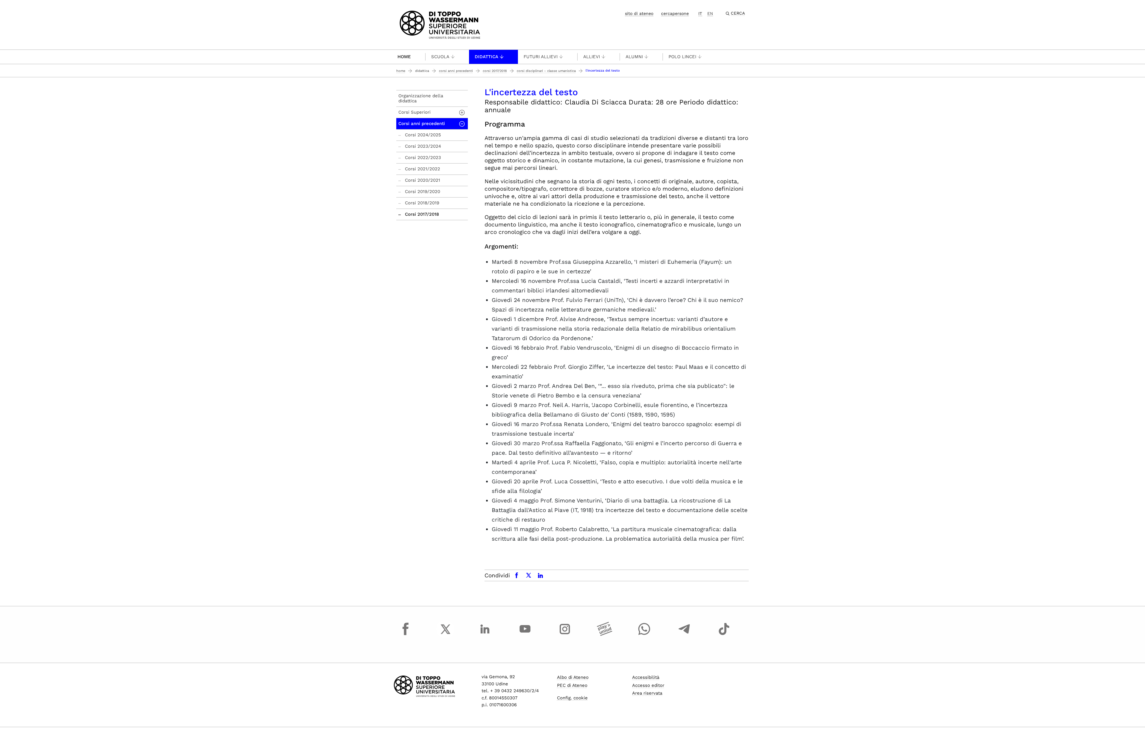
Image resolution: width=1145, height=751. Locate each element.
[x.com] (445, 634)
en (710, 13)
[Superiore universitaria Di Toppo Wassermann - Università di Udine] (440, 24)
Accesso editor (648, 685)
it (700, 13)
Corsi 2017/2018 (495, 71)
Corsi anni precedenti (456, 71)
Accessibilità (645, 677)
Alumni (634, 56)
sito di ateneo (639, 13)
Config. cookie (572, 698)
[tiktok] (724, 634)
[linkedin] (485, 634)
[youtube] (525, 634)
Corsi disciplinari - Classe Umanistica (546, 71)
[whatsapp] (644, 634)
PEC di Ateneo (572, 685)
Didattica (486, 56)
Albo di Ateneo (573, 677)
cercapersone (675, 13)
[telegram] (684, 634)
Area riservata (647, 693)
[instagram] (565, 634)
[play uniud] (604, 634)
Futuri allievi (541, 56)
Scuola (440, 56)
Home (404, 56)
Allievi (591, 56)
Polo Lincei (682, 56)
